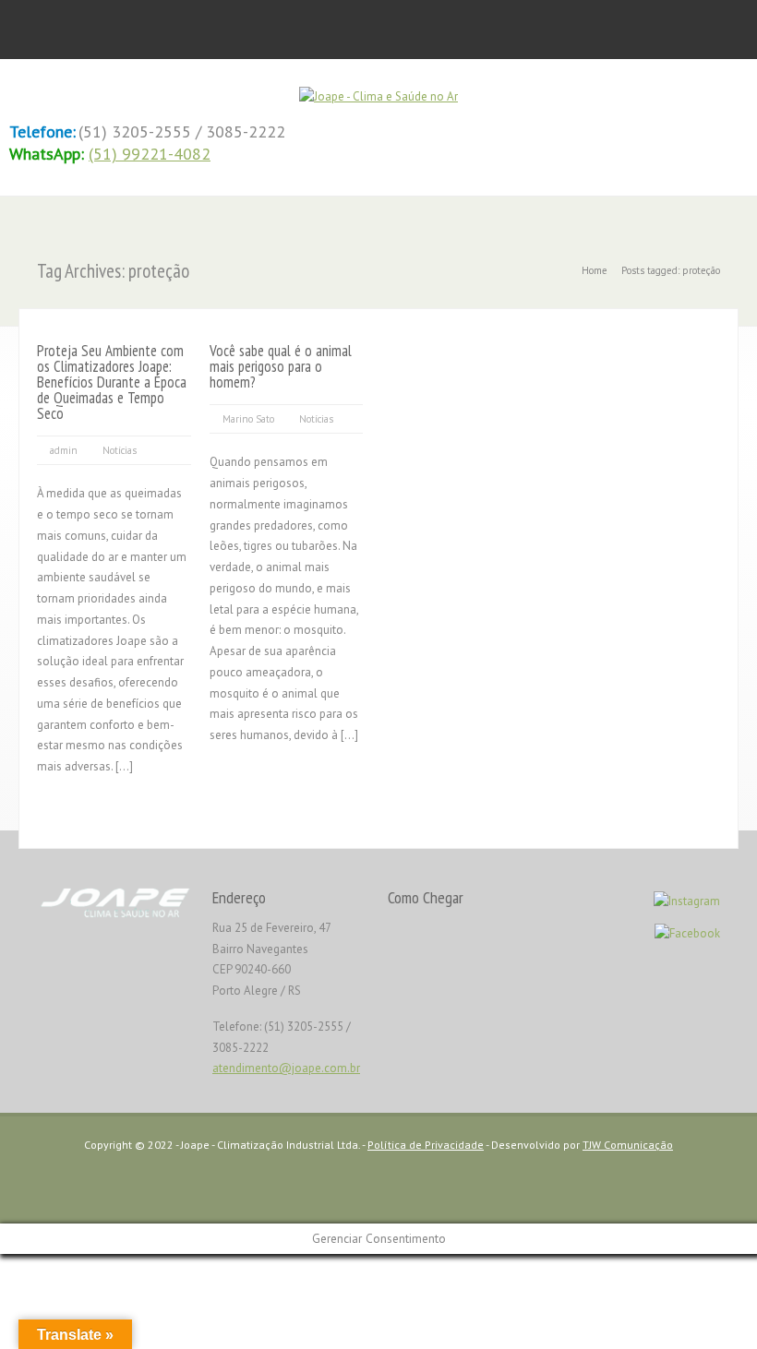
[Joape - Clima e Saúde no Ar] (378, 96)
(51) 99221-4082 (149, 153)
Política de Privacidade (425, 1145)
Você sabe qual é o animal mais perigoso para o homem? (281, 366)
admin (64, 450)
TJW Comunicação (628, 1145)
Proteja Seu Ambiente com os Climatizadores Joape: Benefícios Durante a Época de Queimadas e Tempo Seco (111, 382)
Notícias (119, 450)
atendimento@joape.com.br (286, 1068)
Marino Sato (248, 418)
